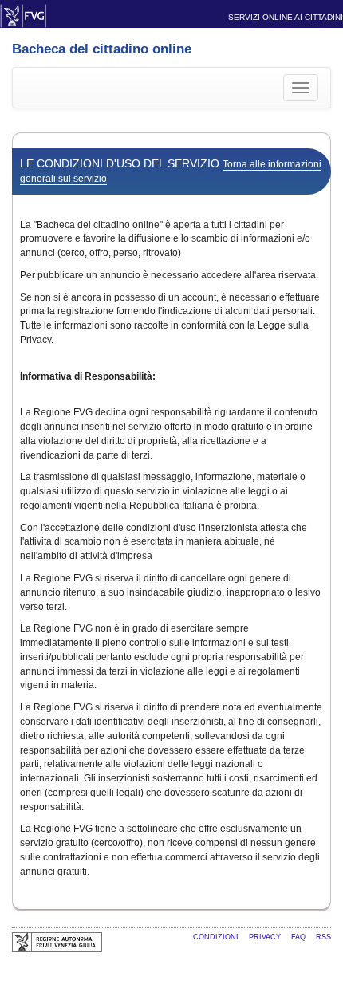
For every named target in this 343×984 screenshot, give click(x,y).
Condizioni (217, 937)
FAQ (299, 937)
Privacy (266, 937)
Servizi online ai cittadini (285, 17)
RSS (323, 937)
